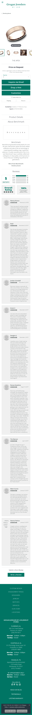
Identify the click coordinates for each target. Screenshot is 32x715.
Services (16, 605)
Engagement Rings (16, 592)
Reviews (16, 171)
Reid (11, 224)
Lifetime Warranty (16, 698)
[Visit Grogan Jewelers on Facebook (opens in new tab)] (12, 685)
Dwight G (13, 336)
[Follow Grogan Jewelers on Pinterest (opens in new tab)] (14, 685)
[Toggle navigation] (2, 2)
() (27, 175)
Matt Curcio (14, 489)
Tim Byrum (14, 439)
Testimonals (16, 694)
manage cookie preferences (17, 707)
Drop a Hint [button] (16, 87)
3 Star (13, 179)
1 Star (13, 182)
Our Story (16, 609)
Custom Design (16, 588)
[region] (16, 33)
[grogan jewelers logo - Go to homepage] (16, 5)
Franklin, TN (16, 660)
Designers (16, 595)
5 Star (13, 175)
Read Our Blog (16, 690)
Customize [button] (16, 93)
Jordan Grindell (15, 281)
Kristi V (12, 308)
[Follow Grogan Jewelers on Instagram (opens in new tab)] (20, 685)
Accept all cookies (22, 711)
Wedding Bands (7, 13)
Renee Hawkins (15, 385)
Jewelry (16, 598)
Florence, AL (16, 626)
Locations (16, 612)
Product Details (16, 117)
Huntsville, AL (16, 643)
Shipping (9, 100)
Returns (23, 100)
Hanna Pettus (15, 521)
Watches (16, 602)
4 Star (13, 177)
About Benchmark (16, 121)
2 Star (13, 181)
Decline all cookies (10, 711)
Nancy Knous (14, 201)
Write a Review (16, 575)
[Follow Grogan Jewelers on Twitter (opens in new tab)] (17, 685)
